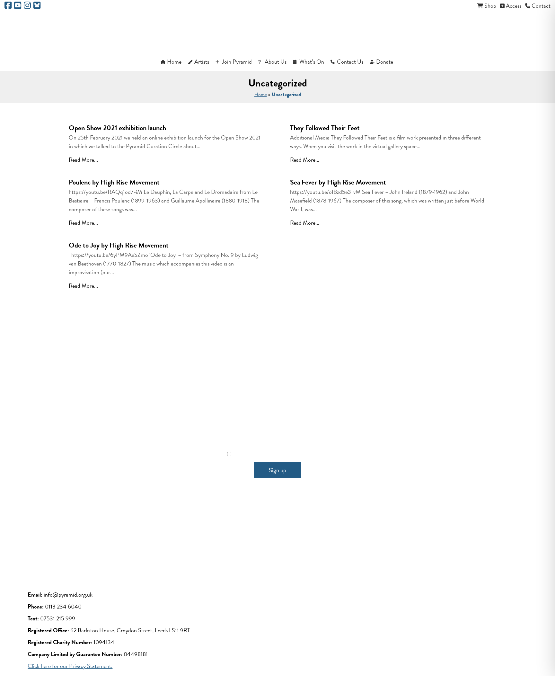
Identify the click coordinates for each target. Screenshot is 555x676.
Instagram (294, 531)
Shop (490, 5)
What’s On (311, 61)
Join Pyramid (237, 61)
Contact (541, 5)
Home (174, 61)
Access (513, 5)
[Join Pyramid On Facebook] (8, 6)
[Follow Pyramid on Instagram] (27, 6)
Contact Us (350, 61)
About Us (275, 61)
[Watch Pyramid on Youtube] (17, 6)
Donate (384, 61)
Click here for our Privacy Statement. (70, 666)
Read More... (83, 159)
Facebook (226, 531)
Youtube (260, 531)
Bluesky (329, 531)
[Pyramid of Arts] (277, 32)
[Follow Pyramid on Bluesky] (36, 6)
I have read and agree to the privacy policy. (281, 454)
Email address (277, 425)
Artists (201, 61)
